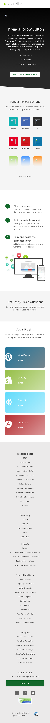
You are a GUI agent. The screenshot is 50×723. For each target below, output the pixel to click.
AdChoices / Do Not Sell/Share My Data (25, 552)
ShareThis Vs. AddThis (25, 641)
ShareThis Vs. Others (25, 636)
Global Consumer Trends (25, 622)
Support (25, 505)
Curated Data (25, 601)
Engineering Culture (25, 528)
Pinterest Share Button (25, 479)
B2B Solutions (25, 605)
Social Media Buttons (25, 466)
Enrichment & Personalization (25, 592)
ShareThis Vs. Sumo (25, 662)
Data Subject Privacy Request (25, 565)
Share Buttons (25, 462)
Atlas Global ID (25, 618)
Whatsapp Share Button (25, 475)
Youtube (25, 148)
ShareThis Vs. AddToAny (25, 645)
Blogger (37, 168)
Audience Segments (25, 596)
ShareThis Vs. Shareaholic (25, 654)
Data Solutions (25, 579)
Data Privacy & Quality (25, 614)
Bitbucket (25, 168)
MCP (25, 458)
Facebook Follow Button (25, 492)
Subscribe (24, 683)
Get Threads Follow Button (25, 74)
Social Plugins (25, 501)
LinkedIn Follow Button (25, 497)
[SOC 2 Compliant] (36, 714)
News (25, 532)
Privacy (25, 548)
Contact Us (25, 537)
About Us (25, 519)
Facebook (25, 128)
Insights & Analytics (25, 588)
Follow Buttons (25, 484)
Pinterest (13, 148)
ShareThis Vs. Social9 (25, 658)
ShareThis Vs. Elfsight (25, 649)
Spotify (13, 168)
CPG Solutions (25, 609)
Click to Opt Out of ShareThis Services (25, 557)
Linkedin (37, 148)
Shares (13, 128)
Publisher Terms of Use (25, 561)
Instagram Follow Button (25, 488)
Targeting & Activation (25, 583)
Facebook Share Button (25, 471)
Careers (25, 524)
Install (20, 360)
